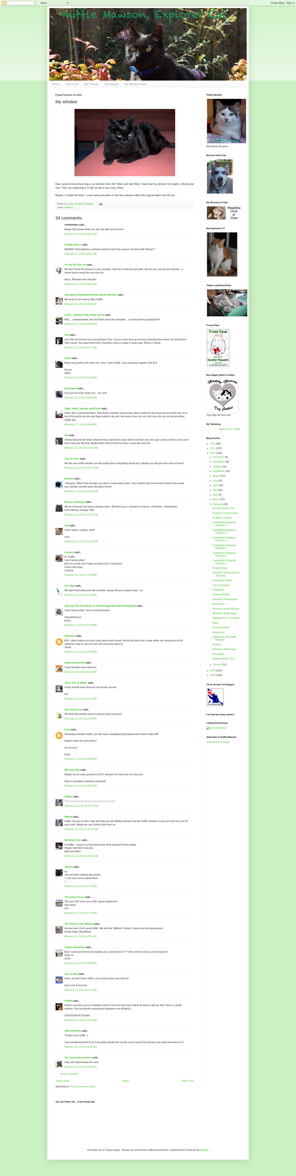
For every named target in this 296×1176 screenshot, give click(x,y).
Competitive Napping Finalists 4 (224, 539)
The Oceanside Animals (78, 1057)
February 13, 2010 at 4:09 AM (80, 963)
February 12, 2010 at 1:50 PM (80, 575)
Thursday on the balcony (225, 608)
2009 (213, 670)
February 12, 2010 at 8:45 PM (80, 785)
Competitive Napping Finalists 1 (224, 562)
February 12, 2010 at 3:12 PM (80, 672)
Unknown (69, 636)
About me (72, 84)
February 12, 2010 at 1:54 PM (80, 595)
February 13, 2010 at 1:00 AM (80, 886)
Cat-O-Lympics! (220, 585)
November (219, 461)
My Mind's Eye (72, 840)
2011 (213, 448)
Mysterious (218, 632)
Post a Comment (69, 1073)
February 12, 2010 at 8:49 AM (80, 304)
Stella (67, 358)
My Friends (91, 84)
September (219, 471)
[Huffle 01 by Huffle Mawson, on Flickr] (124, 176)
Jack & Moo (71, 974)
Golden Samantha (74, 947)
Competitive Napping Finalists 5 (224, 531)
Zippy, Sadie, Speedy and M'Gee (82, 408)
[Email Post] (100, 204)
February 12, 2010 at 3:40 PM (80, 718)
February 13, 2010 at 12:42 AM (81, 856)
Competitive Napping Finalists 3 (224, 547)
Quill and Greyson (74, 662)
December (219, 457)
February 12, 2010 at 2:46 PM (80, 625)
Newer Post (62, 1081)
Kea (66, 334)
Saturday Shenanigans (225, 599)
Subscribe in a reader (218, 742)
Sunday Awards (221, 594)
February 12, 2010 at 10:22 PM (81, 805)
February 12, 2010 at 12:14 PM (81, 514)
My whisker (218, 603)
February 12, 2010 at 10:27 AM (81, 467)
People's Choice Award (225, 513)
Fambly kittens (72, 244)
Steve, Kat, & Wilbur (75, 682)
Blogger (204, 1150)
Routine (216, 644)
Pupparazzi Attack (222, 580)
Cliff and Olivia (72, 1030)
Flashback (218, 589)
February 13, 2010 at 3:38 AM (80, 936)
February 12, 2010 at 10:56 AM (81, 491)
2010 (213, 453)
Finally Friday (219, 568)
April (215, 494)
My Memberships (135, 84)
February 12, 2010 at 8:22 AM (80, 254)
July (215, 480)
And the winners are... (224, 508)
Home (56, 84)
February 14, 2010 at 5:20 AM (80, 1066)
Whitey (68, 796)
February (218, 504)
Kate (67, 729)
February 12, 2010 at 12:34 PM (81, 541)
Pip (66, 435)
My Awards (111, 84)
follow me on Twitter (230, 429)
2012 (213, 443)
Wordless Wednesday (224, 613)
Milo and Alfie (72, 769)
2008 (213, 675)
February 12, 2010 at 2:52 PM (80, 651)
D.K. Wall (69, 585)
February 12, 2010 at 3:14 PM (80, 698)
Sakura (68, 866)
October (217, 466)
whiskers (69, 207)
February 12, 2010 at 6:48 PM (80, 759)
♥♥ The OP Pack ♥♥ (75, 264)
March (216, 499)
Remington (70, 388)
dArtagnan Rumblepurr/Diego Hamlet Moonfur (90, 294)
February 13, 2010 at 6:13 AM (80, 990)
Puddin (68, 1000)
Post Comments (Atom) (82, 1086)
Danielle (69, 478)
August (217, 475)
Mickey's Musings (74, 502)
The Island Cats (73, 709)
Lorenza (69, 552)
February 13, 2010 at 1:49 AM (80, 913)
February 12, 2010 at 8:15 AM (80, 234)
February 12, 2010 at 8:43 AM (80, 284)
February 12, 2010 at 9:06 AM (80, 324)
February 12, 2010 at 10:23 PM (81, 829)
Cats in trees (71, 458)
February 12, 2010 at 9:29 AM (80, 397)
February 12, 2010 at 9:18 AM (80, 377)
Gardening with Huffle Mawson (224, 638)
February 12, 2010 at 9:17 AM (80, 347)
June (216, 485)
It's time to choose (222, 517)
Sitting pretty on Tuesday (225, 618)
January (217, 664)
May (215, 490)
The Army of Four (74, 897)
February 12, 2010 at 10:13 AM (81, 447)
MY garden (218, 654)
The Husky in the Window (78, 923)
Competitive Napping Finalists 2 (224, 554)
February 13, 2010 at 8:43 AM (80, 1020)
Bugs (215, 622)
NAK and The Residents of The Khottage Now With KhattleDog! (100, 606)
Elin (66, 525)
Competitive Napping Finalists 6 (224, 524)
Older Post (187, 1081)
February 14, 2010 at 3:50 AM (80, 1047)
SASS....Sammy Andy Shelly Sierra (84, 315)
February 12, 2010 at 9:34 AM (80, 424)
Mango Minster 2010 (223, 658)
